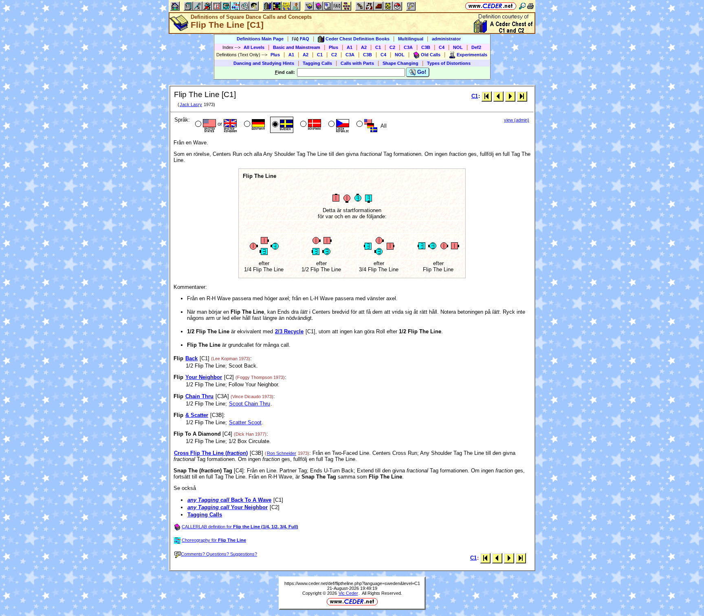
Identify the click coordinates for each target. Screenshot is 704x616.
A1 (349, 47)
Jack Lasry (191, 104)
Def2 (476, 47)
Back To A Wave (229, 500)
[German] (253, 124)
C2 (392, 47)
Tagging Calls (317, 63)
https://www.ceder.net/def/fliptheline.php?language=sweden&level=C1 (352, 583)
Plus (333, 47)
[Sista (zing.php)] (522, 96)
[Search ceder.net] (522, 6)
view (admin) (516, 119)
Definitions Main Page (260, 38)
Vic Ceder (348, 593)
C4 (441, 47)
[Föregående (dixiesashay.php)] (498, 96)
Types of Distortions (449, 63)
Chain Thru (199, 396)
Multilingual (410, 38)
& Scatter (196, 415)
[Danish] (310, 124)
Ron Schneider (281, 453)
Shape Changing (400, 63)
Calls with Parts (357, 63)
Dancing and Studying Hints (263, 63)
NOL (458, 47)
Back (191, 358)
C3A (408, 47)
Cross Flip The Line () (211, 453)
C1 (378, 47)
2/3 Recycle (289, 331)
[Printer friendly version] (530, 6)
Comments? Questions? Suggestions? (219, 554)
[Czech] (338, 124)
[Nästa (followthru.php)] (510, 96)
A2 (364, 47)
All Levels (254, 47)
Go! (421, 72)
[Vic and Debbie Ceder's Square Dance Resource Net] (490, 6)
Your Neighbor (203, 377)
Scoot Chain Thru (249, 404)
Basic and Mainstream (296, 47)
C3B (425, 47)
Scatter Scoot (245, 422)
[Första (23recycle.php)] (487, 96)
